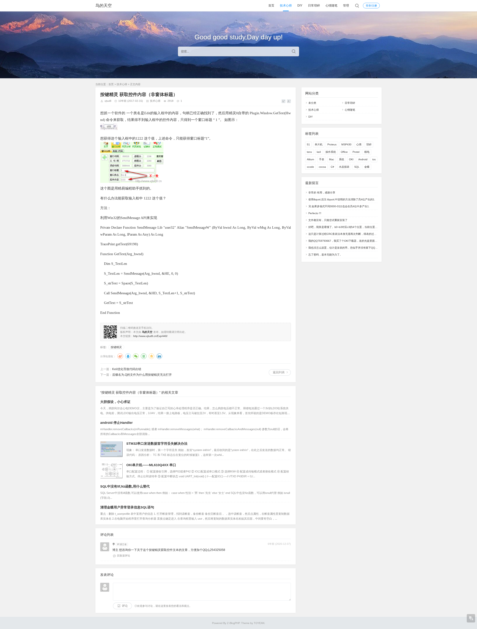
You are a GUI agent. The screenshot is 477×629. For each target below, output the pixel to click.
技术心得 (286, 5)
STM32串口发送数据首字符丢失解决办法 (156, 443)
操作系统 (331, 151)
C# (332, 166)
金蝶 (366, 166)
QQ (128, 356)
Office (344, 151)
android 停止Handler (116, 423)
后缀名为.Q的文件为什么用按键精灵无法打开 (142, 374)
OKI (351, 159)
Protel (356, 151)
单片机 (319, 144)
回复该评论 (123, 555)
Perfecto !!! (314, 213)
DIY (299, 5)
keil (319, 151)
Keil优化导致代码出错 (126, 369)
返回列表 (279, 372)
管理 (346, 5)
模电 (366, 151)
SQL (356, 166)
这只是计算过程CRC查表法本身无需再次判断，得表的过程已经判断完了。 (351, 233)
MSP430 (346, 144)
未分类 (312, 102)
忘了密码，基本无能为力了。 (325, 254)
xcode (310, 166)
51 (308, 144)
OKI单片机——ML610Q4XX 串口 (151, 465)
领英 (159, 356)
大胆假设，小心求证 (115, 402)
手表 (321, 159)
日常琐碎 (314, 5)
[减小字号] (289, 101)
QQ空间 (151, 356)
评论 (125, 605)
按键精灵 (116, 347)
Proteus (332, 144)
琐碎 (369, 144)
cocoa (322, 166)
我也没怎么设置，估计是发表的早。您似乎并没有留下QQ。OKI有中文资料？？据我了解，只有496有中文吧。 (372, 247)
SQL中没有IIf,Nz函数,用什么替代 (125, 486)
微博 (120, 356)
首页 (271, 5)
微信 (136, 356)
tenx (309, 151)
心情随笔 (331, 5)
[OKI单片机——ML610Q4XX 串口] (111, 470)
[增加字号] (283, 101)
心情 (358, 144)
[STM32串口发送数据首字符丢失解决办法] (111, 449)
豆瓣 (143, 356)
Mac (331, 159)
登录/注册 (371, 5)
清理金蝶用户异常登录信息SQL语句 (127, 507)
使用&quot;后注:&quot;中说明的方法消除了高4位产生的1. (341, 199)
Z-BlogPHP (233, 623)
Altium (310, 159)
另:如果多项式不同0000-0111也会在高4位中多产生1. (338, 206)
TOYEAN (259, 623)
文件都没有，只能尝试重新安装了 (328, 220)
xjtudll (108, 100)
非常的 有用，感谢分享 (321, 192)
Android (362, 159)
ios (374, 159)
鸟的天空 (103, 5)
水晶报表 (344, 166)
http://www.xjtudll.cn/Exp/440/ (150, 336)
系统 (341, 159)
